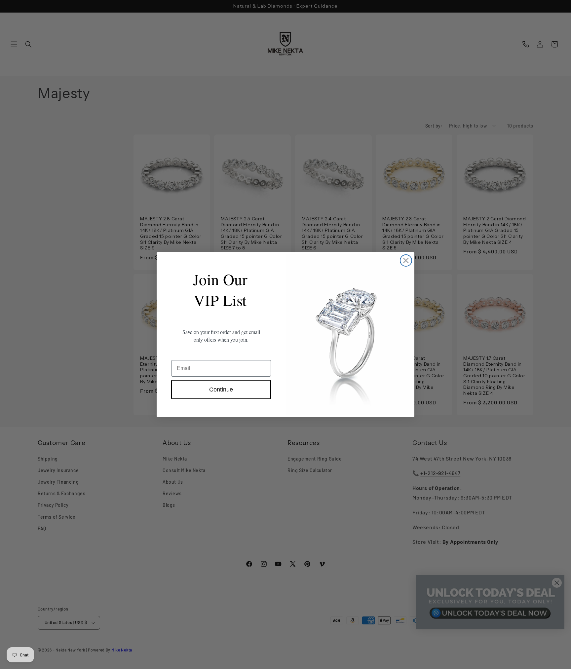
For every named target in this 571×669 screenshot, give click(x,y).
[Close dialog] (406, 260)
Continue (221, 389)
